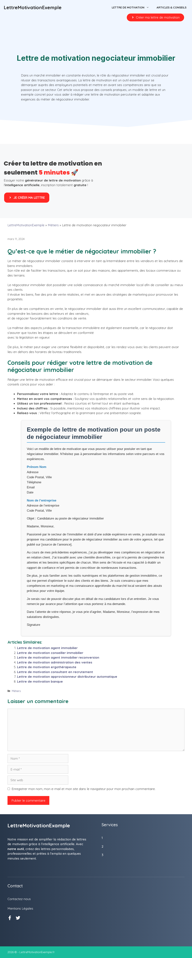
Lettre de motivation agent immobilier (47, 648)
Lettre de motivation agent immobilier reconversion (58, 657)
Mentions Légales (20, 908)
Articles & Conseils (171, 7)
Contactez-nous (19, 899)
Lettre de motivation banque (40, 681)
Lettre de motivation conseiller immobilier (50, 653)
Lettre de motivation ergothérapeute (46, 667)
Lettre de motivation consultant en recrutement (55, 672)
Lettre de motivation (128, 7)
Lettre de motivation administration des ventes (54, 662)
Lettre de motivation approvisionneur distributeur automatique (67, 676)
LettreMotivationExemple (33, 7)
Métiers (53, 225)
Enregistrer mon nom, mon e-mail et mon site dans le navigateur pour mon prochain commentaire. (83, 789)
